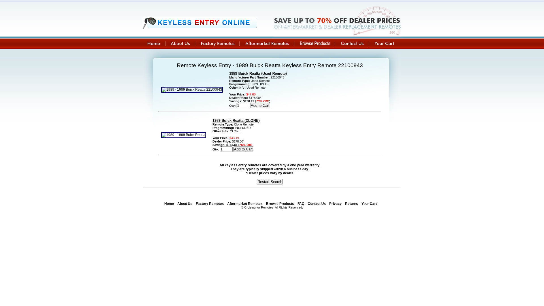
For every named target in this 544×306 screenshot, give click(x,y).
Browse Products (280, 204)
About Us (184, 204)
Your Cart (369, 204)
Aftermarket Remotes (245, 204)
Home (169, 204)
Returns (351, 204)
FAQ (301, 204)
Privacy (335, 204)
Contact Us (317, 204)
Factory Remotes (210, 204)
